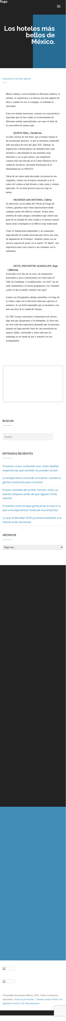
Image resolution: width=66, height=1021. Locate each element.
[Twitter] (33, 380)
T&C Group (25, 78)
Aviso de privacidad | (24, 999)
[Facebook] (33, 387)
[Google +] (33, 393)
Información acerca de (20, 609)
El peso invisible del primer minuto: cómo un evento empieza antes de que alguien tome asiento (30, 494)
